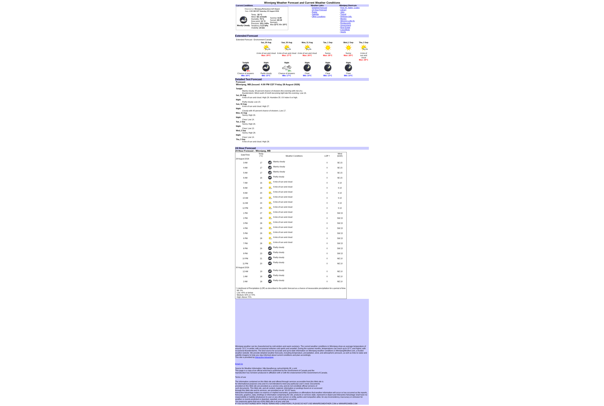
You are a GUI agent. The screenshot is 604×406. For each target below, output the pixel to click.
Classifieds (345, 30)
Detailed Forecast (319, 8)
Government (345, 25)
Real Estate (345, 27)
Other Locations (318, 16)
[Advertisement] (320, 27)
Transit (343, 14)
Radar (314, 12)
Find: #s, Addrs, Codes (350, 8)
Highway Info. (346, 16)
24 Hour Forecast (319, 10)
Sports (343, 32)
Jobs (342, 12)
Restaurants (345, 23)
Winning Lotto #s (347, 21)
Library (343, 10)
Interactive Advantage (264, 357)
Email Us (239, 364)
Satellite (315, 14)
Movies (343, 19)
